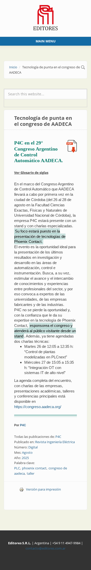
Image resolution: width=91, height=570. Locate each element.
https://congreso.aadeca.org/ (37, 407)
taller (30, 473)
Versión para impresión (43, 489)
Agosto (27, 452)
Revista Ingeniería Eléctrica (55, 442)
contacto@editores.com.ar (45, 548)
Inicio (13, 67)
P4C (23, 425)
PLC (17, 468)
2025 (25, 457)
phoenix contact (34, 468)
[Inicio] (45, 17)
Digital (33, 447)
